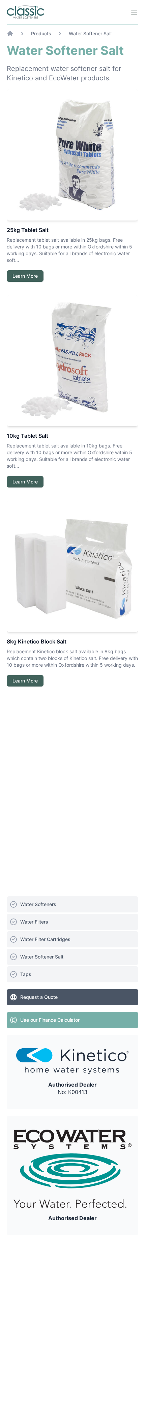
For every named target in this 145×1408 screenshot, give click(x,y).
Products (41, 33)
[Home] (25, 12)
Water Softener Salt (90, 33)
